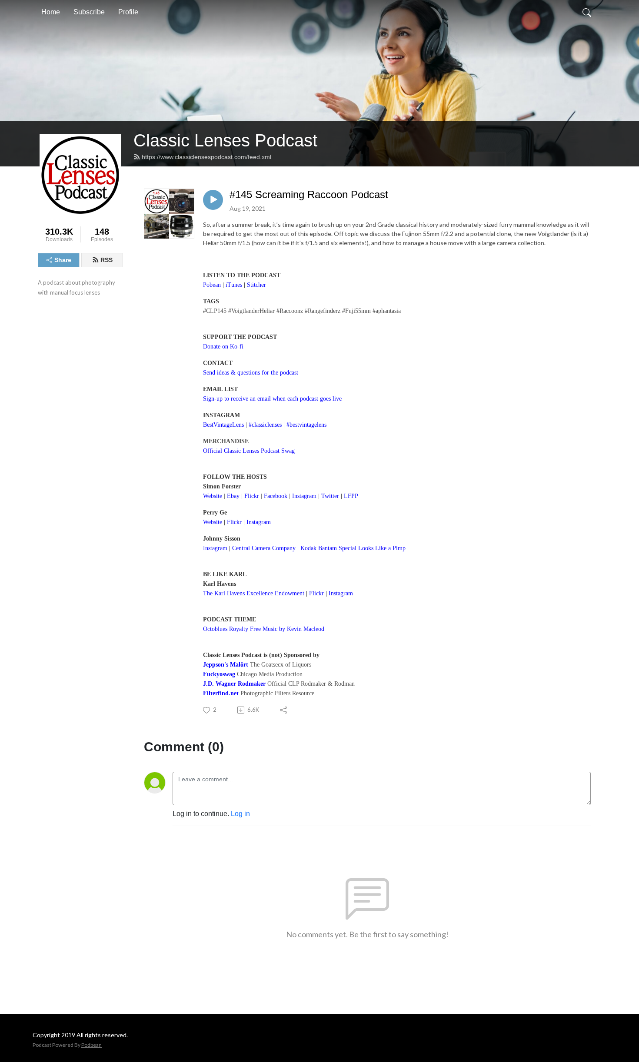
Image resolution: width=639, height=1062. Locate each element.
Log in (240, 813)
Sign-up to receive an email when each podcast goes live (272, 398)
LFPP (351, 496)
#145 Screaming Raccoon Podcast (309, 194)
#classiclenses (265, 424)
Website (212, 496)
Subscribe (89, 12)
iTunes (234, 285)
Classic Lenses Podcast (225, 140)
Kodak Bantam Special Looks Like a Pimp (353, 548)
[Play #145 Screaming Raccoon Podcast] (213, 200)
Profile (128, 12)
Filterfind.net (221, 693)
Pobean (212, 285)
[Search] (587, 12)
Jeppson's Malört (225, 664)
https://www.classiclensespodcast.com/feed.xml (206, 156)
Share (62, 259)
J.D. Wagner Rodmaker (234, 683)
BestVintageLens (223, 424)
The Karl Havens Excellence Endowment (253, 593)
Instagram (258, 522)
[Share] (284, 710)
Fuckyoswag (219, 674)
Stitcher (256, 285)
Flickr (234, 522)
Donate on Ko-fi (223, 346)
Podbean (91, 1045)
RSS (106, 259)
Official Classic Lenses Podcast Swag (249, 451)
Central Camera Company (264, 548)
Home (50, 12)
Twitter (330, 496)
